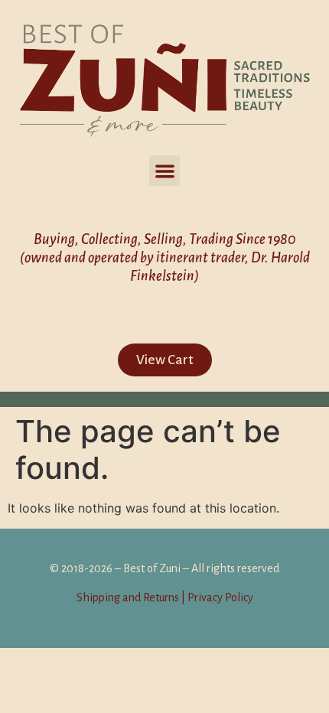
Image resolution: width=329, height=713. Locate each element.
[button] (165, 171)
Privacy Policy (219, 597)
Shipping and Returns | (131, 597)
